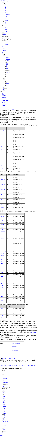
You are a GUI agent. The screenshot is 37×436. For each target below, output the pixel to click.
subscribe (3, 374)
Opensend (2, 296)
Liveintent (2, 276)
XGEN (1, 165)
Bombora (2, 263)
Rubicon (2, 287)
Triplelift (2, 294)
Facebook (2, 308)
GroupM (2, 272)
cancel (2, 431)
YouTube (2, 315)
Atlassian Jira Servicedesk (2, 255)
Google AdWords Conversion (3, 224)
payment (4, 381)
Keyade (1, 274)
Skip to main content (2, 0)
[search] (3, 32)
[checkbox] (19, 369)
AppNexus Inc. (2, 253)
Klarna (1, 155)
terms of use (4, 385)
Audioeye (2, 146)
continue (5, 431)
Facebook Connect (3, 179)
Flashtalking (2, 222)
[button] (4, 55)
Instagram (2, 310)
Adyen (1, 143)
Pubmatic (2, 285)
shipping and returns (5, 382)
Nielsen (1, 283)
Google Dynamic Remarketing (3, 227)
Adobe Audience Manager (2, 216)
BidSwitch (2, 259)
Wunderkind (2, 168)
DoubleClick (2, 220)
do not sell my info (5, 384)
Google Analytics (3, 184)
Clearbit (1, 149)
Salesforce (2, 133)
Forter (1, 152)
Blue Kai (2, 261)
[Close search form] (7, 1)
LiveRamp (2, 229)
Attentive (2, 257)
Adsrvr (1, 249)
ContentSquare (2, 207)
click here (13, 109)
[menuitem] (6, 41)
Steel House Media (3, 238)
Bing (1, 194)
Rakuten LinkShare (3, 231)
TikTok (1, 317)
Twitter (1, 313)
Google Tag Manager (3, 130)
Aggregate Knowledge (3, 251)
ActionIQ (2, 300)
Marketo (1, 298)
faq (3, 380)
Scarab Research (2, 236)
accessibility (4, 386)
